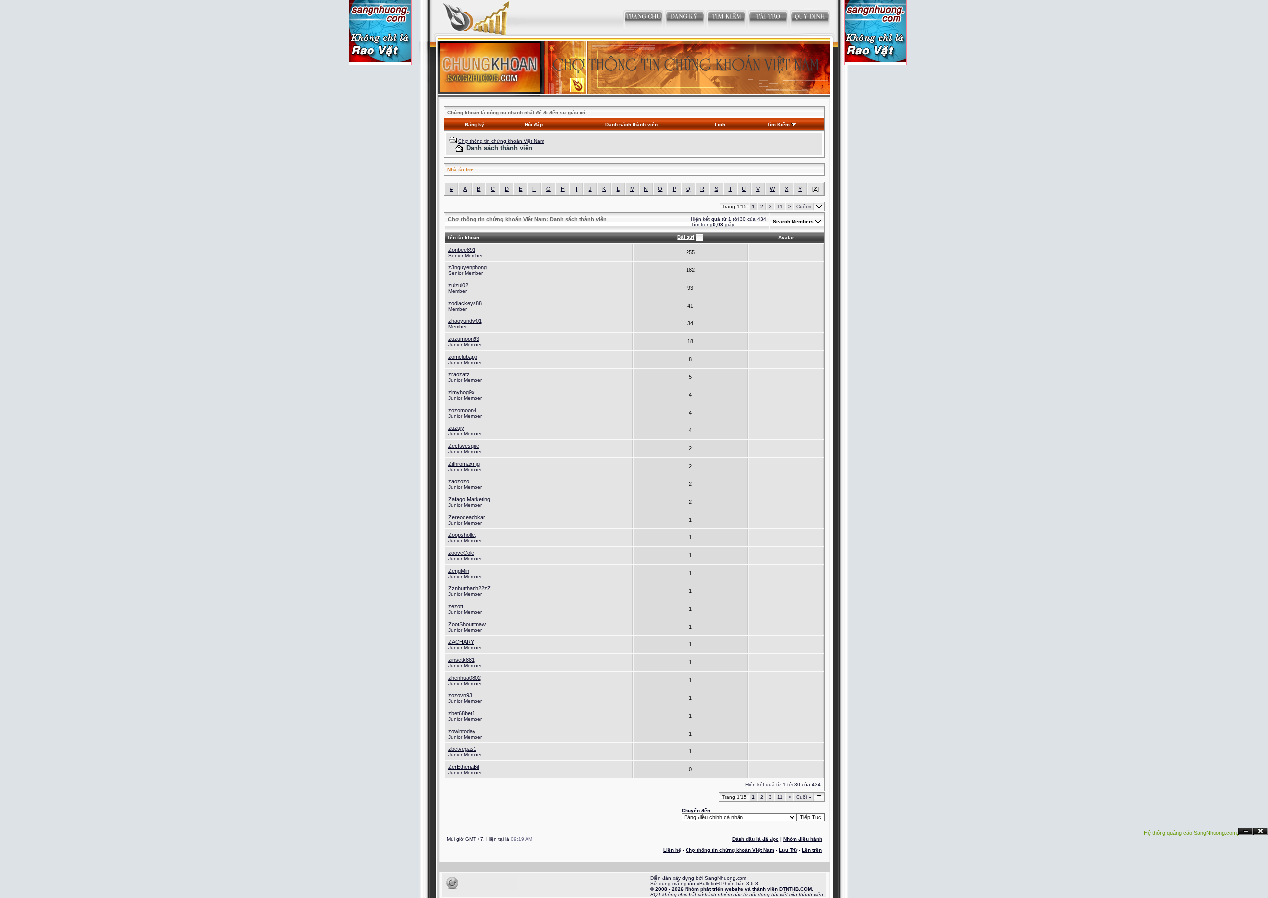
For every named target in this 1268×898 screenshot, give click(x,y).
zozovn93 (460, 695)
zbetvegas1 (462, 749)
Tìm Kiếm (778, 124)
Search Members (793, 221)
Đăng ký (474, 124)
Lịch (720, 124)
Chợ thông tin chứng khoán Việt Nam (501, 141)
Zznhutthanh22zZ (469, 588)
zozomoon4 (462, 410)
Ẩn (1245, 831)
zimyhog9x (461, 392)
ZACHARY (461, 642)
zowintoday (462, 731)
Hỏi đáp (534, 124)
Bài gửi (685, 237)
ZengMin (458, 571)
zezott (455, 606)
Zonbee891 (462, 250)
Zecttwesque (463, 446)
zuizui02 (458, 285)
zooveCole (461, 553)
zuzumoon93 (463, 339)
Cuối (803, 206)
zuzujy (456, 428)
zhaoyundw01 (465, 321)
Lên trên (812, 850)
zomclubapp (462, 357)
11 (780, 206)
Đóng (1260, 831)
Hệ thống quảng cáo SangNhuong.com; (1191, 833)
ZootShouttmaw (467, 624)
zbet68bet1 (461, 713)
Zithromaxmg (464, 464)
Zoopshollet (462, 535)
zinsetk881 (461, 660)
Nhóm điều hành (802, 839)
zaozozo (458, 481)
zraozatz (459, 374)
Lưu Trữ (788, 850)
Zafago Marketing (469, 499)
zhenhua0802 (464, 678)
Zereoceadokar (466, 517)
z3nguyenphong (467, 267)
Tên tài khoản (463, 237)
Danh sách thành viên (631, 124)
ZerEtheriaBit (463, 767)
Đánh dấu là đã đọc (755, 839)
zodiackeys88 (465, 303)
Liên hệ (672, 850)
